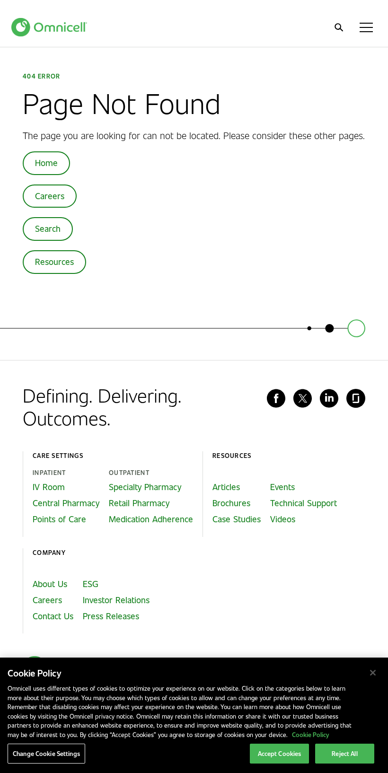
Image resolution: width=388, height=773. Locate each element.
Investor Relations (116, 600)
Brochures (231, 503)
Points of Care (59, 519)
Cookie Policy (310, 734)
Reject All (344, 753)
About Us (50, 583)
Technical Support (303, 503)
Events (282, 486)
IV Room (49, 486)
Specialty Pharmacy (145, 486)
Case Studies (236, 519)
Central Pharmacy (66, 503)
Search (48, 228)
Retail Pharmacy (139, 503)
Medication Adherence (151, 519)
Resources (54, 261)
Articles (226, 486)
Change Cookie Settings (46, 753)
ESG (90, 583)
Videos (282, 519)
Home (46, 162)
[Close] (372, 672)
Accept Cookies (279, 753)
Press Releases (111, 616)
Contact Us (53, 616)
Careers (49, 196)
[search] (338, 27)
